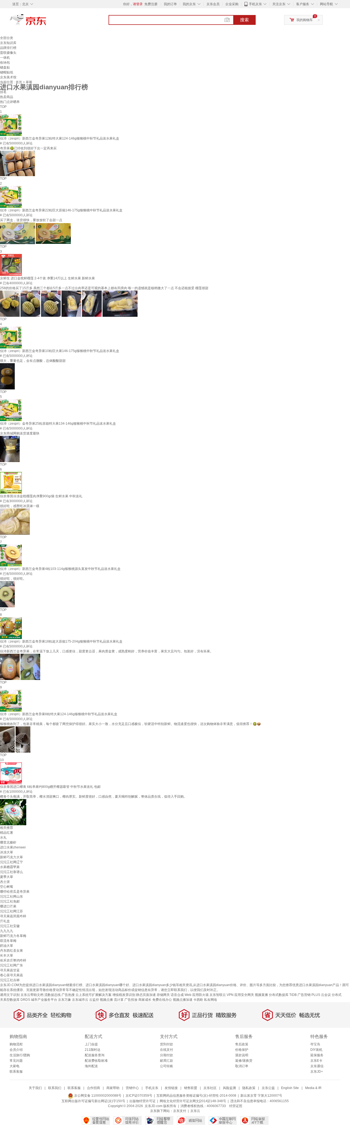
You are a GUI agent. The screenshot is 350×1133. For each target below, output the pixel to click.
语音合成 (177, 995)
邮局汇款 (166, 1061)
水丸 (3, 837)
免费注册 (151, 4)
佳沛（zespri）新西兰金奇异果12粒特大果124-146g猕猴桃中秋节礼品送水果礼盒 (59, 138)
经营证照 (235, 1106)
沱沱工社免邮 (10, 901)
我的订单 (170, 4)
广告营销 (304, 995)
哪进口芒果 (8, 906)
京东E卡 (316, 1061)
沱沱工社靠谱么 (11, 872)
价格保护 (241, 1050)
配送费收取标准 (96, 1061)
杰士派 (5, 882)
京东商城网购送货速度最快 (19, 433)
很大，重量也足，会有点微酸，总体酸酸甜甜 (33, 361)
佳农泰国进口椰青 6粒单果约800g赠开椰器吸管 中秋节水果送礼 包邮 (50, 787)
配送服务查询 (94, 1055)
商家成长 (144, 1000)
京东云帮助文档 (32, 995)
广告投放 (131, 1000)
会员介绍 (16, 1050)
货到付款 (166, 1044)
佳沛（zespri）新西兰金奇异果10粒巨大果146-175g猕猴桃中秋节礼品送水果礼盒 (59, 351)
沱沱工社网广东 (11, 965)
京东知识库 (8, 43)
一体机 (5, 58)
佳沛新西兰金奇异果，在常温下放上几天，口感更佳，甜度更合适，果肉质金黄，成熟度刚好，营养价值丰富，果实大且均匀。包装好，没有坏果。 (106, 651)
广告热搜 (68, 995)
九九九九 (6, 931)
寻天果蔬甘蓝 (10, 970)
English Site (290, 1088)
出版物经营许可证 (142, 1101)
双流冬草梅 (8, 941)
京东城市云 (80, 1000)
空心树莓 (6, 887)
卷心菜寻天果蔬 (11, 975)
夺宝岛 (315, 1044)
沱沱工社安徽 (10, 926)
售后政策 (241, 1044)
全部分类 (6, 38)
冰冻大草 (6, 852)
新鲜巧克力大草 (11, 857)
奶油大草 (6, 946)
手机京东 (255, 4)
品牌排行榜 (8, 48)
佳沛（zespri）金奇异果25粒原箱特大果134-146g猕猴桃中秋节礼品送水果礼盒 (58, 423)
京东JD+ (316, 1071)
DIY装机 (316, 1050)
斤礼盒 (5, 921)
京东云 (195, 1111)
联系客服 (16, 1071)
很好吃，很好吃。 (13, 579)
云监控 (94, 1000)
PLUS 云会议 (321, 995)
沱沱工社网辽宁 (11, 862)
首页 (19, 82)
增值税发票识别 (123, 995)
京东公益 (268, 1088)
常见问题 (16, 1061)
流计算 (119, 1000)
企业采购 (231, 4)
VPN (230, 995)
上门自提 (91, 1044)
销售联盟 (190, 1088)
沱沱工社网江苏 (11, 911)
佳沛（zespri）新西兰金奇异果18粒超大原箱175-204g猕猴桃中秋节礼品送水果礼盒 (61, 641)
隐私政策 (248, 1088)
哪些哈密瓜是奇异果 (15, 892)
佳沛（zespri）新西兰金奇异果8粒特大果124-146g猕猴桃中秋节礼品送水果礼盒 (58, 714)
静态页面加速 (146, 995)
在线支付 (166, 1050)
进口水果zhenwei (13, 847)
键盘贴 (5, 67)
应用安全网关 (244, 995)
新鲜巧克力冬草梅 (13, 936)
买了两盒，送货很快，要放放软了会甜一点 (31, 220)
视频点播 (106, 1000)
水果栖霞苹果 (10, 867)
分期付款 (166, 1055)
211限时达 (92, 1050)
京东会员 (213, 4)
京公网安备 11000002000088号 (97, 1095)
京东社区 (210, 1088)
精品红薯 (6, 833)
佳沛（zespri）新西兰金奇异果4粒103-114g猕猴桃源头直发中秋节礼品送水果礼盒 (60, 569)
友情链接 (171, 1088)
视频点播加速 (182, 1000)
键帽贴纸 (6, 72)
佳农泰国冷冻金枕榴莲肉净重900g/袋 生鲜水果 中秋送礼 (41, 496)
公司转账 (166, 1066)
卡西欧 (198, 1000)
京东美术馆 (8, 77)
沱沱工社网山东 (11, 896)
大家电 (14, 1066)
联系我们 (54, 1088)
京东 (46, 22)
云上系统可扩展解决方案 (93, 995)
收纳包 (5, 62)
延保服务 (316, 1055)
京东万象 (64, 1000)
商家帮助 (112, 1088)
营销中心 (132, 1088)
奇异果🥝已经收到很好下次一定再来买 (28, 148)
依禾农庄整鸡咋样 (13, 960)
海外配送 (91, 1066)
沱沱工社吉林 (10, 980)
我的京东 (189, 4)
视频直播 (261, 995)
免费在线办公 (162, 1000)
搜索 (244, 19)
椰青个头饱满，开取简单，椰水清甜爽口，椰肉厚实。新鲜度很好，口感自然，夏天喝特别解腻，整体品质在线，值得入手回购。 (93, 796)
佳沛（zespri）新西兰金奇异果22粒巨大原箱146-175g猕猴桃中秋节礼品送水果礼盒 (61, 210)
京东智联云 (217, 995)
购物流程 (16, 1044)
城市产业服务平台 (44, 1000)
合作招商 (93, 1088)
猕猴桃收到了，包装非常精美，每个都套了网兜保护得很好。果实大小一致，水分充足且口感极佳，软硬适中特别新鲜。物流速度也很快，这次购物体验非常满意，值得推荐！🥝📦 (130, 724)
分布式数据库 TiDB (283, 995)
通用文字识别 (10, 995)
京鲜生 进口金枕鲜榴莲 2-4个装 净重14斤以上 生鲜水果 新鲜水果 (47, 278)
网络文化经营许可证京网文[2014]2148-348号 (193, 1101)
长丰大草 (6, 955)
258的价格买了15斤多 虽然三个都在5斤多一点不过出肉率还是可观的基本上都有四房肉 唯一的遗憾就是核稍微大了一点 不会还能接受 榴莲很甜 (104, 288)
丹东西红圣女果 (11, 950)
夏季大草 (6, 877)
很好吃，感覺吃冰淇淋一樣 (19, 506)
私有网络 (210, 1000)
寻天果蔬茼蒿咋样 (13, 916)
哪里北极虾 (8, 842)
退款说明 (241, 1055)
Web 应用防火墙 (197, 995)
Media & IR (313, 1088)
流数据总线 (52, 995)
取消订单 (241, 1066)
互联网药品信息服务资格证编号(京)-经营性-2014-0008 (196, 1095)
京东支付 (179, 1111)
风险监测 (229, 1088)
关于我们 (35, 1088)
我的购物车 (304, 20)
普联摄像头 (8, 53)
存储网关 (163, 995)
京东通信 (316, 1066)
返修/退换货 (243, 1061)
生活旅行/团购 (20, 1055)
